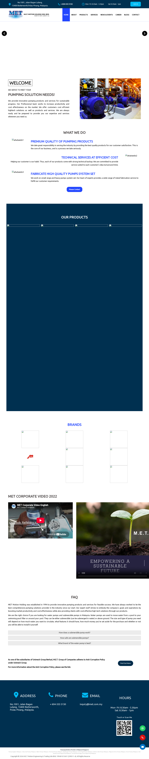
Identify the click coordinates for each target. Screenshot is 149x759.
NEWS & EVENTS (107, 15)
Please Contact (74, 189)
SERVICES (94, 15)
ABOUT (74, 15)
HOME (66, 15)
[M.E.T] (29, 15)
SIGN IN (135, 4)
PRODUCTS (84, 15)
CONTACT (135, 15)
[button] (4, 33)
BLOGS (126, 15)
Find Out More (125, 663)
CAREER (118, 15)
